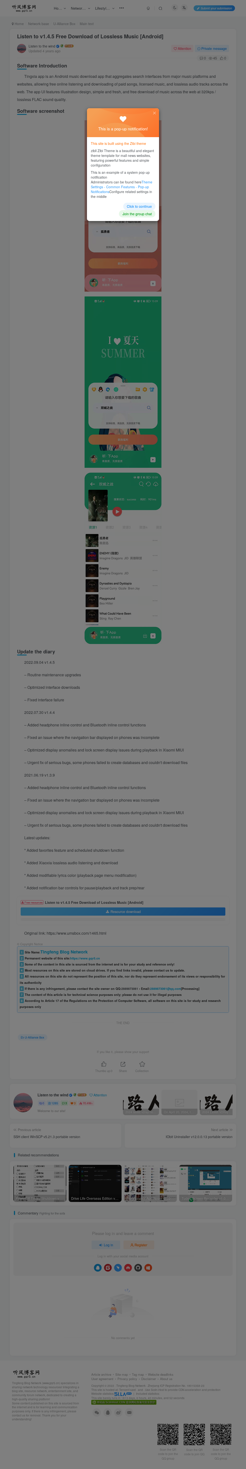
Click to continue (139, 206)
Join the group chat (137, 213)
